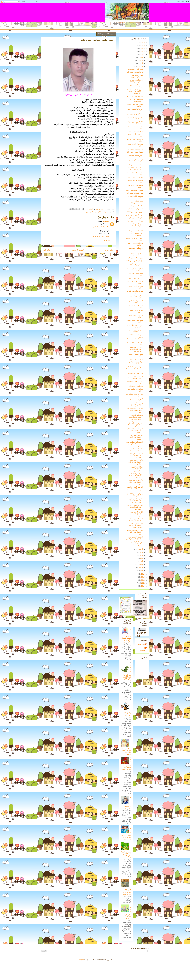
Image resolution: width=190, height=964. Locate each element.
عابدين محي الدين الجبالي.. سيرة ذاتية (136, 76)
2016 (143, 52)
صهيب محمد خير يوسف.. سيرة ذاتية (135, 118)
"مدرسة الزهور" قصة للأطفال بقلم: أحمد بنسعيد (136, 437)
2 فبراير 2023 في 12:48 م (101, 236)
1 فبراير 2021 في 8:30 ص (101, 226)
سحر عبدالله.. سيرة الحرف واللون (136, 254)
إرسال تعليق (107, 240)
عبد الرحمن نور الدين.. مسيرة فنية (136, 100)
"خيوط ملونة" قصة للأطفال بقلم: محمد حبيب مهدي (136, 475)
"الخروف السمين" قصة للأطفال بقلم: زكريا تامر (134, 538)
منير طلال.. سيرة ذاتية (136, 334)
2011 (143, 583)
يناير (141, 570)
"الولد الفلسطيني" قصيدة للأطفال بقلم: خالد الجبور (135, 532)
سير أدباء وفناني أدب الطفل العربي (96, 212)
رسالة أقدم (47, 250)
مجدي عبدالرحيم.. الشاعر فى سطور (135, 292)
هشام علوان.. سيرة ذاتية (135, 230)
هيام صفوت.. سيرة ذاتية (135, 149)
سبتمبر (140, 66)
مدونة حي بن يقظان (129, 8)
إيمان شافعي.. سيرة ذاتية (135, 359)
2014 (143, 574)
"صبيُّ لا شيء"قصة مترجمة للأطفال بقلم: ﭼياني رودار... (135, 225)
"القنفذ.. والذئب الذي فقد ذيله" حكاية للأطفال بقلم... (135, 410)
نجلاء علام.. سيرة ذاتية (136, 206)
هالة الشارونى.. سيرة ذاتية (134, 114)
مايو (141, 558)
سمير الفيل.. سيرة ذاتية (135, 69)
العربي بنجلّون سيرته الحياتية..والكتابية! (136, 404)
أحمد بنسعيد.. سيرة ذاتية (135, 165)
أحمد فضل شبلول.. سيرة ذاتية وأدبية (135, 326)
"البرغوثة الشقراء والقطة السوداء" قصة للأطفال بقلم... (135, 489)
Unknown (106, 221)
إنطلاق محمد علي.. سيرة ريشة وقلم (135, 269)
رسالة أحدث (109, 250)
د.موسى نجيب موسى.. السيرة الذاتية (135, 330)
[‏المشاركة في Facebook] (72, 209)
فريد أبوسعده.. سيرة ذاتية (135, 72)
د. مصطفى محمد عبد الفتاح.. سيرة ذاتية (136, 81)
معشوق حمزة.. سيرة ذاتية (134, 190)
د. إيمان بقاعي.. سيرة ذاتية (134, 261)
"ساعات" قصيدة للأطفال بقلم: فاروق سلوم (135, 168)
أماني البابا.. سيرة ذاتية (136, 218)
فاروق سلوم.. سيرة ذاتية (135, 212)
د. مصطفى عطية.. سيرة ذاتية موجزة (135, 249)
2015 (143, 55)
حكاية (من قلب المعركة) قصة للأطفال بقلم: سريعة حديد (135, 349)
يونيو (141, 555)
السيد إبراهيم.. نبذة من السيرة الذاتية (136, 301)
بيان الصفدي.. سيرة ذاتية (135, 221)
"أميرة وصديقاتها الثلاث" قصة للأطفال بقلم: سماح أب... (135, 455)
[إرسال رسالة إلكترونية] (82, 209)
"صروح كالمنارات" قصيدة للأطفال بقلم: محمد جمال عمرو (135, 91)
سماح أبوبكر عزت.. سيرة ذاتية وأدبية (135, 173)
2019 (143, 43)
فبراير (140, 567)
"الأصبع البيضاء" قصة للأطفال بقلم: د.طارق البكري (135, 462)
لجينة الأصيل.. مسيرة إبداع (134, 215)
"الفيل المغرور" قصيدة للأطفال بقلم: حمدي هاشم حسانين (136, 525)
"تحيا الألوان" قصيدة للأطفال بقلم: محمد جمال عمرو (136, 469)
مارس (140, 564)
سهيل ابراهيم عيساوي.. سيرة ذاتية (135, 363)
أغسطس (140, 549)
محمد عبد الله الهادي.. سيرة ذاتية (136, 234)
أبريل (141, 561)
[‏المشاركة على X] (74, 209)
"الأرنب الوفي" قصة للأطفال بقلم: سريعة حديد (135, 514)
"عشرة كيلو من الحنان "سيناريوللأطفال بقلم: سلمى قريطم (135, 424)
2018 (143, 46)
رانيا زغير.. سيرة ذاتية (136, 278)
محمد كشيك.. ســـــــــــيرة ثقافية (136, 202)
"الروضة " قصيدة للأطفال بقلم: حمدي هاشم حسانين (135, 430)
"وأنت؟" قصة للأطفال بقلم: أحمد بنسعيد (136, 449)
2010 (143, 586)
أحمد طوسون (142, 649)
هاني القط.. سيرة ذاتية (136, 386)
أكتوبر (141, 63)
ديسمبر (140, 57)
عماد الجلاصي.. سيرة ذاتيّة (134, 152)
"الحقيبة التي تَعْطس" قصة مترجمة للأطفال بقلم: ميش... (134, 444)
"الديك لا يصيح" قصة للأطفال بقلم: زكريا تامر (134, 519)
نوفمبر (140, 60)
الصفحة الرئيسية (78, 250)
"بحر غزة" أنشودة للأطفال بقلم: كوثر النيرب (135, 494)
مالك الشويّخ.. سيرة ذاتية (135, 96)
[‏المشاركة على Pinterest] (70, 209)
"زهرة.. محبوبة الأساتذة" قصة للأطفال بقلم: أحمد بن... (134, 368)
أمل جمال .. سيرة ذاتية (135, 177)
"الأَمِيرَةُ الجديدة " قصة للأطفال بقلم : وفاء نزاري (136, 482)
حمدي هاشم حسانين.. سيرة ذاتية (136, 264)
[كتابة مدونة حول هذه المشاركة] (77, 209)
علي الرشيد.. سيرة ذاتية (135, 209)
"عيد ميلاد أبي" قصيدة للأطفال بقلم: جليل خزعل (136, 543)
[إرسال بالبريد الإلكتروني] (79, 209)
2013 (143, 577)
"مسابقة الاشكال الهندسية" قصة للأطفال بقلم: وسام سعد (134, 507)
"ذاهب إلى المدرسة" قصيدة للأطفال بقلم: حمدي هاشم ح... (136, 417)
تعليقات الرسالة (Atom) (74, 255)
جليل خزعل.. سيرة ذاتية (135, 258)
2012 (143, 580)
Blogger (81, 959)
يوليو (141, 552)
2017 (143, 49)
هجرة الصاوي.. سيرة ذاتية (135, 193)
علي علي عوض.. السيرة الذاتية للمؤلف (135, 377)
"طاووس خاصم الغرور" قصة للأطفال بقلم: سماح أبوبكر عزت (135, 500)
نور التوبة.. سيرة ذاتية (136, 131)
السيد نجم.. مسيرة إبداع (135, 373)
